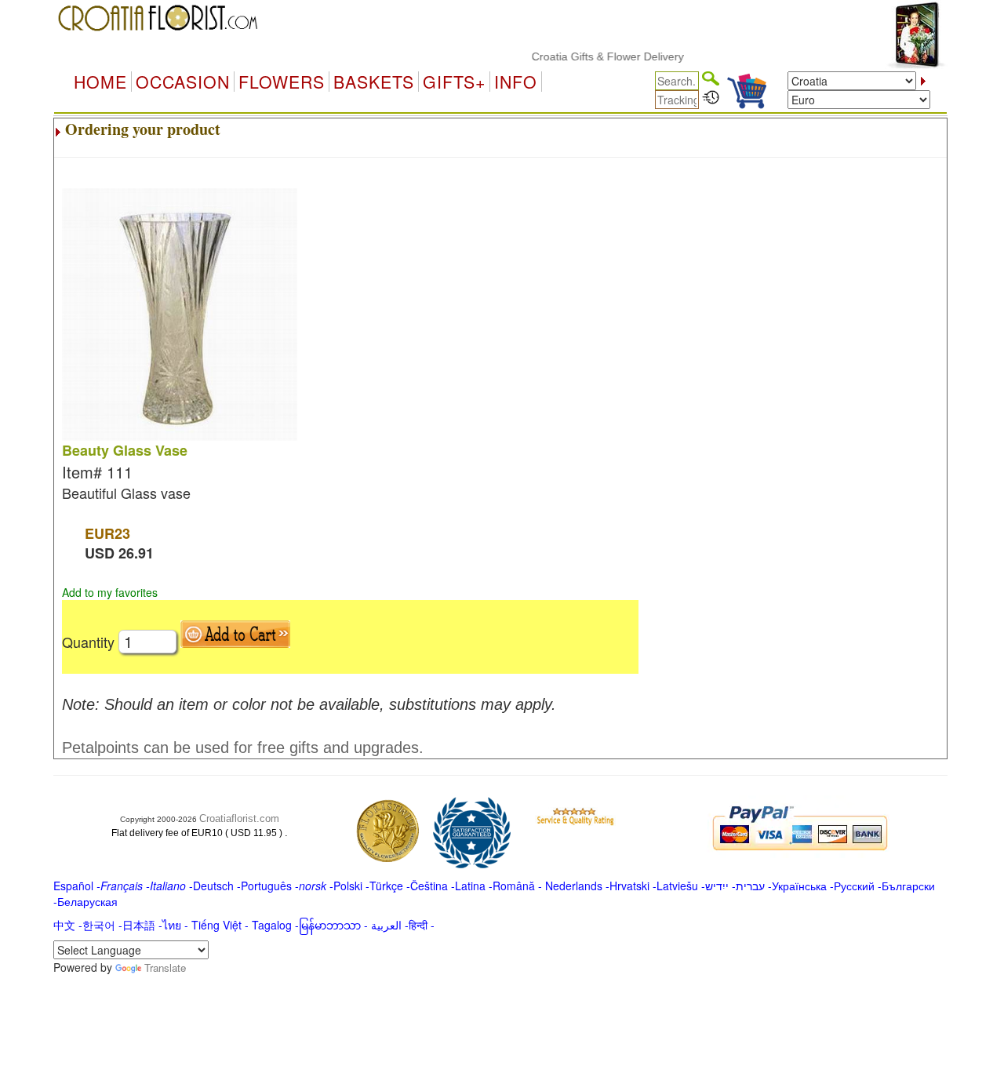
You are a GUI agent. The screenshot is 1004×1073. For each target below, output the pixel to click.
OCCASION (183, 81)
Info (515, 81)
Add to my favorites (110, 592)
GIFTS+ (454, 81)
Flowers (281, 81)
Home (100, 81)
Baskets (373, 81)
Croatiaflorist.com (239, 818)
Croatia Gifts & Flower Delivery (594, 56)
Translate (165, 967)
